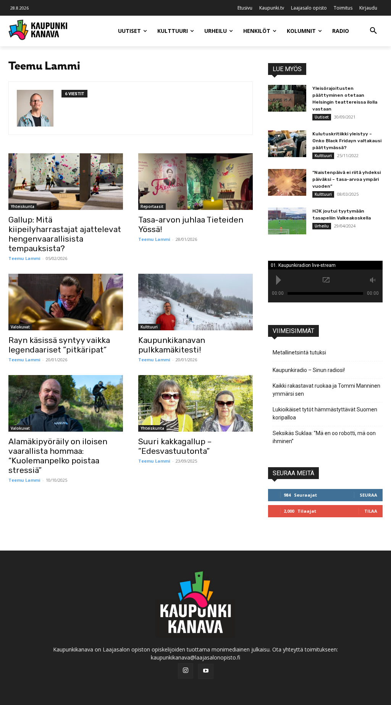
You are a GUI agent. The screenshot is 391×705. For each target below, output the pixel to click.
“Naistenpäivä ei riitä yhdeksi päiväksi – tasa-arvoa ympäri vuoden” (346, 179)
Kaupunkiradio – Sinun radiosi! (309, 370)
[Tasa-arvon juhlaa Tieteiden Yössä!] (195, 181)
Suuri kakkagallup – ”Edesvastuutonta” (175, 446)
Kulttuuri (149, 327)
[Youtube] (205, 671)
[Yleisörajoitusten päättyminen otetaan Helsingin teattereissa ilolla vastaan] (287, 98)
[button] (373, 31)
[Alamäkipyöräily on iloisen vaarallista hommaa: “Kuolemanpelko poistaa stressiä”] (65, 403)
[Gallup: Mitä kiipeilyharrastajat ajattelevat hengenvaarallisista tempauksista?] (65, 181)
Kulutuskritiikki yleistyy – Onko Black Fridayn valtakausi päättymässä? (346, 140)
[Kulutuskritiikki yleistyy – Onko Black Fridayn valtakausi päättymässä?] (287, 143)
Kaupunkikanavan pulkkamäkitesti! (171, 344)
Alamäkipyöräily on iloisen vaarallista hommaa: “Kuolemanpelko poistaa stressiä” (57, 456)
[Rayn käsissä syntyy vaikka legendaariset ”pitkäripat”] (65, 302)
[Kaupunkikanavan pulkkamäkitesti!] (195, 302)
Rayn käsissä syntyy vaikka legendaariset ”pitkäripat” (59, 344)
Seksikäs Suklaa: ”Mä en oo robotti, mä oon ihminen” (324, 437)
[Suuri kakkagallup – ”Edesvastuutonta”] (195, 403)
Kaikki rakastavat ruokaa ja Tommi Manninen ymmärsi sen (326, 390)
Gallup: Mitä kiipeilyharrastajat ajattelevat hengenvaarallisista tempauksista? (64, 234)
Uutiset (322, 117)
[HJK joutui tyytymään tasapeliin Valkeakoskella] (287, 221)
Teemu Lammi (24, 258)
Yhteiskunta (22, 206)
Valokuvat (20, 327)
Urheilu (322, 226)
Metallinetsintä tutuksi (299, 352)
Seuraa (368, 495)
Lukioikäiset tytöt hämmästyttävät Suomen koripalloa (325, 413)
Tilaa (370, 511)
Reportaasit (152, 206)
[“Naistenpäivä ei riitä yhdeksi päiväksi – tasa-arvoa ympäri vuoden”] (287, 182)
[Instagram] (185, 671)
